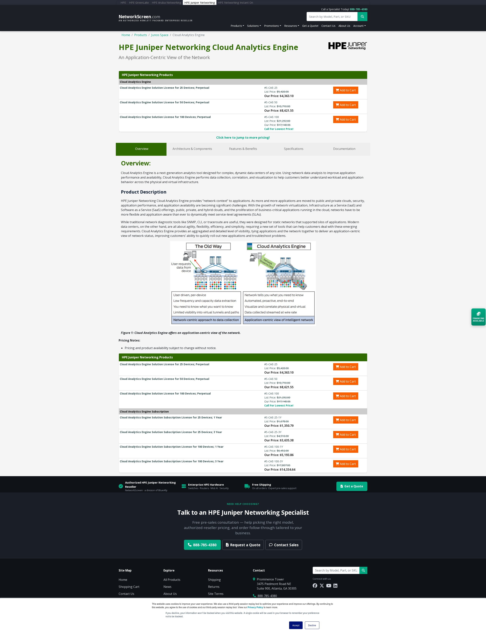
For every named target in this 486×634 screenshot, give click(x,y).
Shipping (214, 580)
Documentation (344, 149)
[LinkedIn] (335, 585)
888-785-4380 (358, 9)
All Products (171, 580)
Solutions (253, 26)
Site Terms (215, 594)
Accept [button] (295, 625)
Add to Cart (347, 90)
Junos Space (159, 35)
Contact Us (328, 26)
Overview (141, 149)
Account (358, 26)
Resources (290, 26)
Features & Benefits (243, 149)
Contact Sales (286, 544)
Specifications (293, 149)
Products (236, 26)
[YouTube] (328, 585)
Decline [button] (312, 625)
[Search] (363, 570)
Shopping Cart (129, 587)
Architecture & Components (192, 149)
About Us (344, 26)
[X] (322, 585)
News (167, 587)
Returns (213, 587)
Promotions (271, 26)
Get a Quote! (310, 26)
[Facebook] (315, 585)
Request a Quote (245, 544)
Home (126, 35)
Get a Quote (353, 486)
